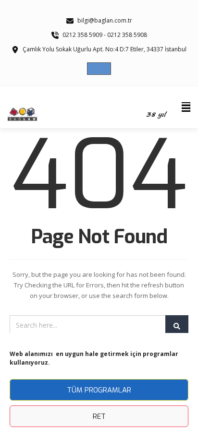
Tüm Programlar (99, 390)
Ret (99, 416)
